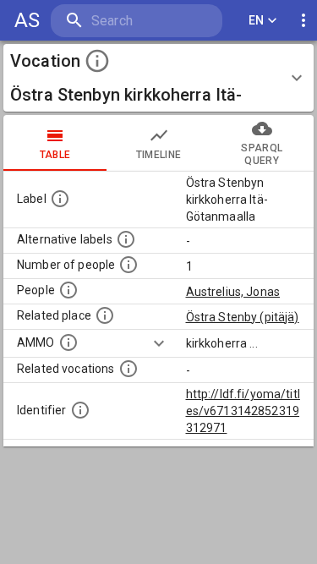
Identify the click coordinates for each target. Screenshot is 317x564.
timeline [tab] (159, 155)
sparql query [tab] (261, 154)
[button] (158, 78)
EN (257, 20)
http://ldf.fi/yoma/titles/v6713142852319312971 (243, 411)
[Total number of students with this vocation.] (128, 264)
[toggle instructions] (97, 60)
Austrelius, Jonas (233, 291)
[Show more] (158, 343)
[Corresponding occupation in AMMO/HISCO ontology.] (68, 342)
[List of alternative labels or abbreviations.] (125, 239)
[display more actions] (303, 20)
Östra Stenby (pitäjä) (242, 317)
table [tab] (55, 155)
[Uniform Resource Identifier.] (80, 410)
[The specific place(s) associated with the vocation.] (104, 315)
